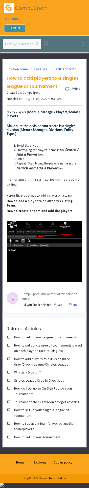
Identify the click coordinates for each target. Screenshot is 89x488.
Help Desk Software (35, 478)
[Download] (35, 245)
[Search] (37, 44)
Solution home (18, 69)
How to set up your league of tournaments (45, 337)
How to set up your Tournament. (37, 437)
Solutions (39, 462)
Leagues (40, 69)
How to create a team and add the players (39, 211)
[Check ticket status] (45, 43)
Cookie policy (63, 462)
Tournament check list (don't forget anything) (47, 402)
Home (20, 462)
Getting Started (65, 69)
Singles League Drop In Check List (39, 380)
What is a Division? (27, 372)
